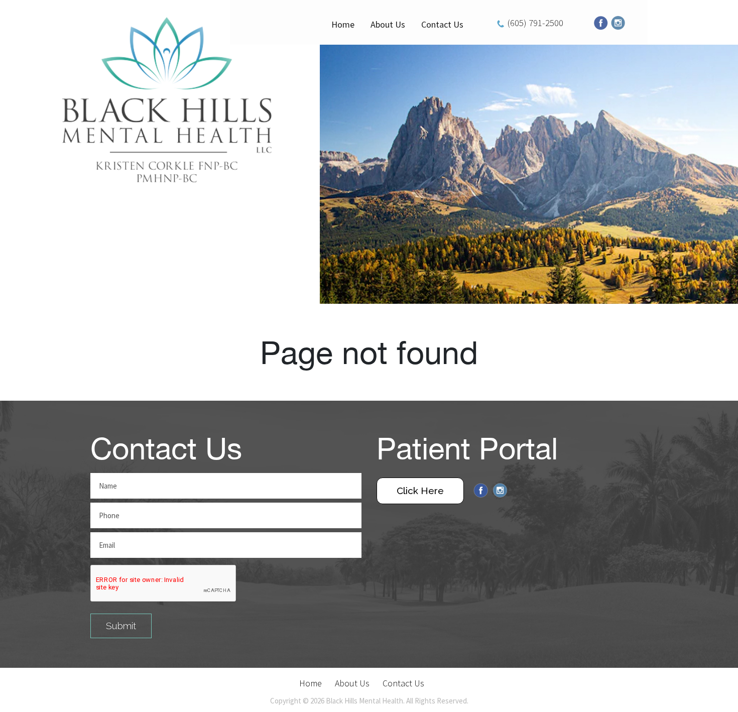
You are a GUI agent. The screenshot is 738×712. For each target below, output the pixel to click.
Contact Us (442, 24)
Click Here (420, 490)
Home (342, 24)
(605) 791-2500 (535, 23)
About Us (388, 24)
